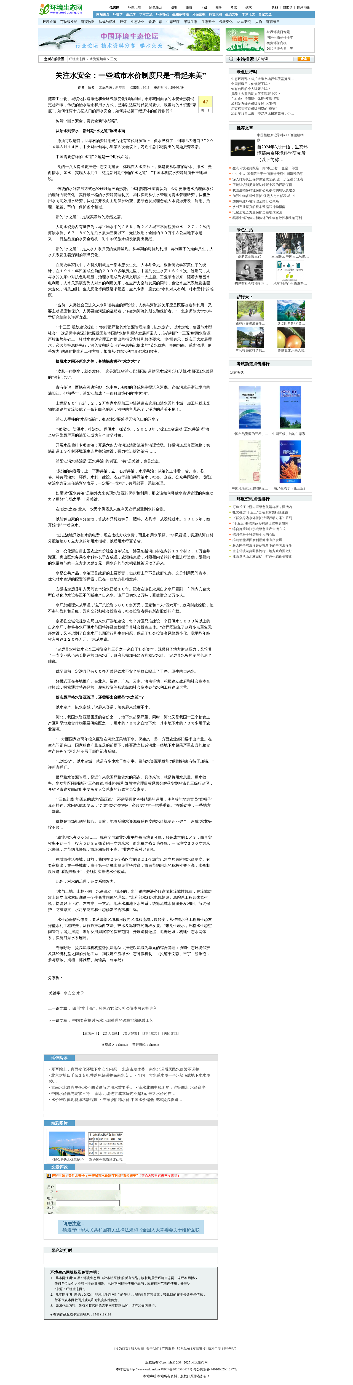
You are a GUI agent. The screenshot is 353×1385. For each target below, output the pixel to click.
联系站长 (183, 1348)
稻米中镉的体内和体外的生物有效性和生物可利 (267, 217)
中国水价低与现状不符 (70, 1093)
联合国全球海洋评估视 (105, 1159)
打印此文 (150, 1033)
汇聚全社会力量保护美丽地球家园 (257, 212)
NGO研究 (244, 21)
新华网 (120, 87)
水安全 (69, 993)
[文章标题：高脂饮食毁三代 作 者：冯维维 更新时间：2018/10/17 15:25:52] (249, 252)
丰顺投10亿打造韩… (250, 350)
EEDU (287, 7)
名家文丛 (265, 14)
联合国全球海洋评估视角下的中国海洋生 (262, 545)
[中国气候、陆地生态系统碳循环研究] (290, 430)
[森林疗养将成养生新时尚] (250, 319)
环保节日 (273, 21)
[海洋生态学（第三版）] (290, 484)
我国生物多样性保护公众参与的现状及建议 (263, 190)
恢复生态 (155, 21)
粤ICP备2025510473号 (176, 1369)
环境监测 (88, 21)
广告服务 (168, 1348)
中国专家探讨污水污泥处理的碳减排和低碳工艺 (112, 1020)
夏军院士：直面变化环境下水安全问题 (84, 1069)
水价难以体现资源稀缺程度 (74, 1099)
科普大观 (215, 14)
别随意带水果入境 (291, 350)
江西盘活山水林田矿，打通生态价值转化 (262, 556)
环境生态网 (77, 59)
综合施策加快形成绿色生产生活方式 (258, 528)
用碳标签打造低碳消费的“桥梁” (254, 108)
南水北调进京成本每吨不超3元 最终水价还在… (135, 1093)
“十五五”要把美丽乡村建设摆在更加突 (260, 523)
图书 (174, 7)
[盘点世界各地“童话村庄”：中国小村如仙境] (291, 319)
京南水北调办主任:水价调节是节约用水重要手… (92, 1087)
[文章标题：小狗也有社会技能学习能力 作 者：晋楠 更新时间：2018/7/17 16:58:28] (249, 279)
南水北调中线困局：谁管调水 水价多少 (171, 1087)
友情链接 (199, 1348)
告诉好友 (130, 1033)
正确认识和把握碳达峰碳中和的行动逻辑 (262, 184)
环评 (123, 21)
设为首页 (122, 1348)
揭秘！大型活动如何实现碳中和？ (256, 93)
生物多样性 (180, 14)
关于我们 (152, 1348)
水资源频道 (98, 59)
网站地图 (303, 7)
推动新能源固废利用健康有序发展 (257, 540)
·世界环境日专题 (278, 32)
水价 (80, 993)
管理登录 (230, 1348)
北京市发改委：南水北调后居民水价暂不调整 (160, 1069)
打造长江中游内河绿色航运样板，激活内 (262, 506)
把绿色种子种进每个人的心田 (254, 534)
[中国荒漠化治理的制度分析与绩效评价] (250, 484)
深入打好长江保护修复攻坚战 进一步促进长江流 (267, 179)
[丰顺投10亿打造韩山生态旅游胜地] (250, 346)
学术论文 (248, 14)
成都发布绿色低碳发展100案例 (253, 103)
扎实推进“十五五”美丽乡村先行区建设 (260, 512)
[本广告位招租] (129, 50)
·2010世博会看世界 (279, 48)
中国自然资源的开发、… (250, 433)
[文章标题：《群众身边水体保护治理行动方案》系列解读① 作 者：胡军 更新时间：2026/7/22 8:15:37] (67, 1156)
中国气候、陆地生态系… (290, 433)
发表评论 (91, 1033)
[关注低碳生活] (245, 50)
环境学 (118, 14)
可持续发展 (68, 21)
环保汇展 (134, 7)
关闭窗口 (170, 1033)
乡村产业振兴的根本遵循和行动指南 (258, 206)
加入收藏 (110, 1033)
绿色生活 (155, 7)
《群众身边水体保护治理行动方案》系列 (262, 517)
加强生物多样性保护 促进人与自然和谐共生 (264, 195)
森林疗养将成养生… (250, 323)
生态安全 (208, 21)
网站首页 (102, 14)
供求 (248, 7)
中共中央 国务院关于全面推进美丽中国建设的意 (267, 173)
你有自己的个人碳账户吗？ (251, 88)
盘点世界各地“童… (291, 323)
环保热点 (162, 14)
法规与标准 (107, 21)
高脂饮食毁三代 (249, 256)
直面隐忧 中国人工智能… (290, 256)
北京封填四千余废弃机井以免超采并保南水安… (91, 1075)
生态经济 (173, 21)
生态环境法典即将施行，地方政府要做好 (262, 551)
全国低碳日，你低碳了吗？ (251, 83)
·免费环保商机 (276, 43)
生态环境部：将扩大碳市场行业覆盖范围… (262, 78)
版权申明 (214, 1348)
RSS (275, 7)
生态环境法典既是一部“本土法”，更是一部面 (265, 168)
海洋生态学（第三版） (290, 488)
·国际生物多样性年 (279, 37)
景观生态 (190, 21)
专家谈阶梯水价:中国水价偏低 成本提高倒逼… (142, 1099)
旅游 (189, 7)
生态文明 (232, 14)
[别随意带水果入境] (291, 346)
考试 (233, 7)
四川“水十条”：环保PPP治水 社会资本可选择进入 (114, 1008)
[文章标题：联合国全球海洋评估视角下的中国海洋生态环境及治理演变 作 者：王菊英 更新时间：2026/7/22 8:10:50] (106, 1156)
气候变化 (225, 21)
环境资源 (49, 21)
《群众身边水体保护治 (67, 1159)
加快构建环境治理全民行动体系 (255, 201)
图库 (218, 7)
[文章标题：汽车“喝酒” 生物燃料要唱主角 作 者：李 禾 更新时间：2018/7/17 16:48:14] (290, 279)
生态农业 (137, 21)
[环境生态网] (60, 13)
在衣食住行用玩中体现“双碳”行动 (255, 98)
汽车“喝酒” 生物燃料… (290, 283)
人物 (258, 21)
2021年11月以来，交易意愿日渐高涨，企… (262, 113)
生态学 (131, 14)
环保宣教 (198, 14)
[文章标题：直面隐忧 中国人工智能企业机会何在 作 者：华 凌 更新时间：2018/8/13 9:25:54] (290, 252)
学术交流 (146, 14)
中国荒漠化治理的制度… (250, 488)
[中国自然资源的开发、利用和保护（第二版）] (250, 430)
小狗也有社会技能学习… (249, 283)
